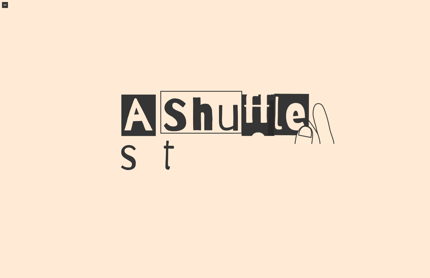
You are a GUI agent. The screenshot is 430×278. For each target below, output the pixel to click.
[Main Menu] (5, 5)
